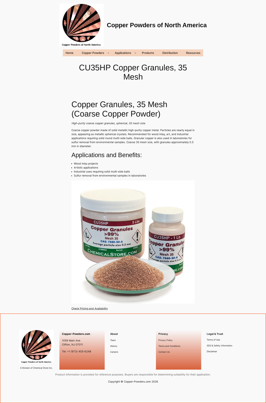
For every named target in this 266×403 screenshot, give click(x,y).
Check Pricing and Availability (89, 308)
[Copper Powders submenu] (108, 53)
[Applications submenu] (135, 53)
